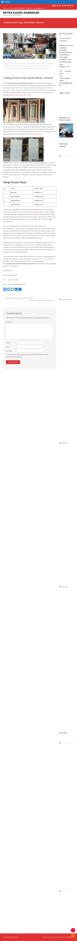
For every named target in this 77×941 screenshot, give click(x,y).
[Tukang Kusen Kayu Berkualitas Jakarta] (29, 46)
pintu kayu (15, 68)
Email (8, 347)
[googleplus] (68, 6)
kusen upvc (43, 66)
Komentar (9, 322)
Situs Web (9, 351)
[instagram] (65, 6)
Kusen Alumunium (26, 66)
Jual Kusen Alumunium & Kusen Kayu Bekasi (19, 298)
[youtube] (58, 6)
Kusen (37, 210)
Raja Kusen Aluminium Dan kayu (32, 134)
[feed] (63, 6)
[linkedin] (72, 6)
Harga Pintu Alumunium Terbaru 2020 (19, 95)
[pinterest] (70, 6)
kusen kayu (36, 66)
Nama (8, 343)
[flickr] (60, 6)
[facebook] (53, 6)
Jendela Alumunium (48, 64)
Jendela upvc (17, 66)
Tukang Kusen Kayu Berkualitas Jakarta (27, 64)
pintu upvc (22, 68)
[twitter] (55, 6)
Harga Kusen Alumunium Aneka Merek (42, 300)
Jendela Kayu (8, 66)
